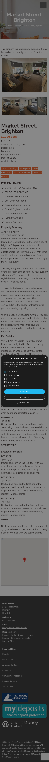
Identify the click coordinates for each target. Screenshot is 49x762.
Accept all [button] (24, 392)
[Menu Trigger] (43, 5)
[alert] (24, 381)
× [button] (45, 358)
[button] (24, 402)
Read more (23, 367)
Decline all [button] (24, 397)
